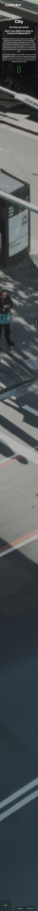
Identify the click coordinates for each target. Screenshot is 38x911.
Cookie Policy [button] (36, 323)
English (30, 908)
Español (20, 908)
